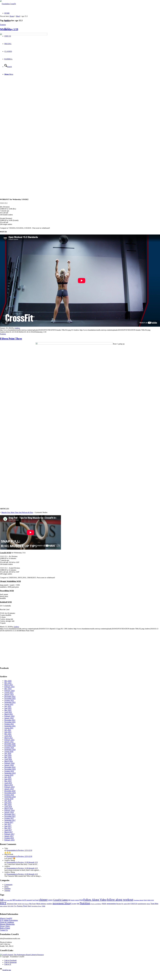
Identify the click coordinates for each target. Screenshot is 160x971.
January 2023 (9, 694)
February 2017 (9, 834)
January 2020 (9, 765)
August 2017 (8, 822)
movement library (62, 903)
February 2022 (9, 716)
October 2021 (9, 724)
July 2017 (7, 824)
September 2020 (10, 749)
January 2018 (9, 812)
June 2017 (7, 826)
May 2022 (7, 710)
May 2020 (7, 757)
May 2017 (7, 828)
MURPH (74, 903)
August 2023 (8, 692)
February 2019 (9, 787)
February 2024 (9, 691)
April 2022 (8, 712)
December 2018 (9, 791)
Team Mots (154, 904)
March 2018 (8, 808)
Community (8, 885)
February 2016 (9, 840)
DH (69, 900)
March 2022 (8, 714)
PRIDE (104, 904)
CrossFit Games (60, 900)
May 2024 (7, 689)
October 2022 (9, 700)
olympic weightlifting (95, 903)
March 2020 (8, 761)
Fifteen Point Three (11, 338)
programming (111, 904)
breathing (18, 900)
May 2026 (7, 681)
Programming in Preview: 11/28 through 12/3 (22, 862)
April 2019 (8, 783)
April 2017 (8, 830)
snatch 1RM (127, 904)
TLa (15, 906)
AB (1, 899)
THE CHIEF (11, 906)
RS (122, 904)
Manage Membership (7, 924)
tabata (148, 904)
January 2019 (9, 789)
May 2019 (7, 781)
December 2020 (9, 744)
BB (14, 900)
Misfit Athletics (41, 904)
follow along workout (120, 899)
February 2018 (9, 810)
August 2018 (8, 799)
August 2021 (8, 728)
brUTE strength (27, 900)
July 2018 (7, 801)
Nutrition (7, 888)
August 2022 (8, 704)
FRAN (145, 900)
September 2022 (10, 702)
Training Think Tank (24, 906)
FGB (81, 900)
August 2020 (8, 751)
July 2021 (7, 730)
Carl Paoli (35, 900)
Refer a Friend (5, 928)
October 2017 (9, 818)
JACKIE (20, 903)
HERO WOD (150, 900)
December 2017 (9, 814)
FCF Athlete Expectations (9, 920)
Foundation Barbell (138, 900)
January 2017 (9, 836)
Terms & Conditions (7, 922)
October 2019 (9, 771)
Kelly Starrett (25, 903)
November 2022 (10, 698)
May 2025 (7, 683)
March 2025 (8, 685)
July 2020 (7, 753)
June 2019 (7, 779)
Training (3, 25)
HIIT (3, 903)
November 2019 (10, 769)
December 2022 (9, 696)
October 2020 (9, 748)
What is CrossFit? (6, 918)
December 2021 (9, 720)
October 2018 (9, 795)
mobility (49, 904)
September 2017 (10, 820)
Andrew (17, 328)
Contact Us (4, 930)
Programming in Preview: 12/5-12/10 (19, 850)
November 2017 (10, 816)
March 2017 (8, 832)
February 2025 (9, 687)
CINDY (50, 900)
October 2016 (9, 838)
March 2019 (8, 785)
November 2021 (10, 722)
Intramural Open (12, 904)
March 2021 (8, 738)
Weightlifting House (36, 906)
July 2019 (7, 777)
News (6, 886)
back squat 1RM (8, 900)
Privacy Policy (5, 926)
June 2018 (7, 803)
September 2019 (10, 773)
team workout (3, 906)
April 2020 (8, 759)
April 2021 (8, 736)
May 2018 (7, 804)
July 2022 (7, 706)
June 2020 (7, 755)
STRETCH (133, 904)
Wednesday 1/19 (9, 29)
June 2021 (7, 732)
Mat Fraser (32, 904)
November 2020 (10, 746)
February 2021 (9, 740)
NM (78, 904)
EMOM (77, 900)
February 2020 (9, 763)
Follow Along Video (94, 899)
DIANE (73, 900)
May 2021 (7, 734)
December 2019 (9, 767)
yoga (43, 906)
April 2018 (8, 806)
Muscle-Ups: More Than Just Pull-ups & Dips (17, 512)
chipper (43, 899)
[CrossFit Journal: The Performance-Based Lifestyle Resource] (22, 955)
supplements (142, 904)
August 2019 (8, 775)
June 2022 (7, 708)
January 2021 (9, 742)
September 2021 (10, 726)
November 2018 (10, 793)
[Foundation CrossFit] (8, 4)
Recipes (118, 904)
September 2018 (10, 797)
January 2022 (9, 718)
